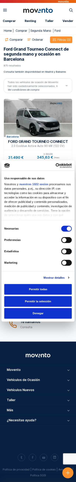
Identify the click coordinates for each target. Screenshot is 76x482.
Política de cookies (44, 469)
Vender (68, 21)
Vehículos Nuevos (20, 390)
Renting (30, 21)
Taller (49, 21)
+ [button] (68, 469)
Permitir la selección (38, 301)
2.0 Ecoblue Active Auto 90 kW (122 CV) (38, 143)
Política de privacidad (16, 469)
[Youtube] (43, 458)
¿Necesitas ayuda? (21, 420)
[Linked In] (54, 458)
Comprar (9, 21)
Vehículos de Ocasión (23, 380)
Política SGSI (38, 475)
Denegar (38, 313)
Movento (14, 370)
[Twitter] (21, 458)
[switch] (66, 240)
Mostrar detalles (54, 277)
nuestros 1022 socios (34, 184)
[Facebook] (32, 458)
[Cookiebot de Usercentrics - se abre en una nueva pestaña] (55, 165)
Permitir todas (38, 289)
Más (10, 410)
